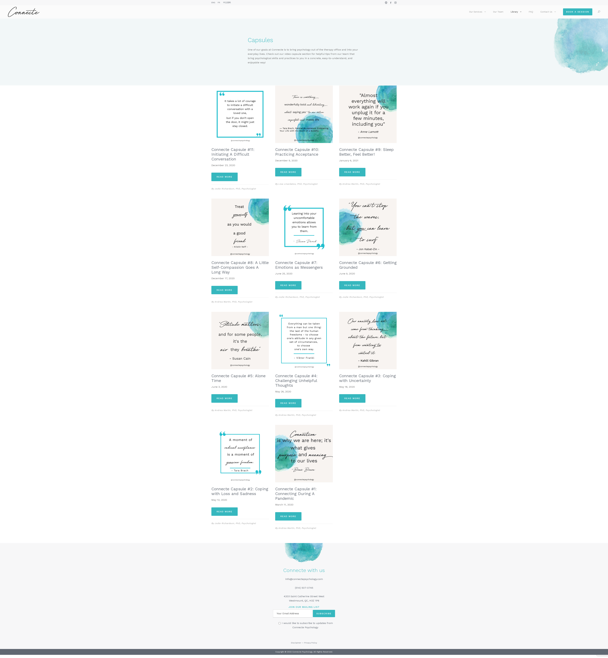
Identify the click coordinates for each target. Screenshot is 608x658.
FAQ (531, 11)
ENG (213, 2)
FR (219, 2)
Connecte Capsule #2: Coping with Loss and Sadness (239, 491)
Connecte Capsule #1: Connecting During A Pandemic (296, 494)
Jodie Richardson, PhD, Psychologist (235, 189)
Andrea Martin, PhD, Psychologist (361, 184)
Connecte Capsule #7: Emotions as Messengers (299, 265)
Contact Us (546, 11)
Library (514, 11)
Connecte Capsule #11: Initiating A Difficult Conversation (232, 154)
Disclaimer (296, 643)
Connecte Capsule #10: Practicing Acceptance (297, 152)
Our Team (498, 11)
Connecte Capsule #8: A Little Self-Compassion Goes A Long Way (240, 267)
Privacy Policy (310, 643)
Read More (224, 176)
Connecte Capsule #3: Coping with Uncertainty (367, 378)
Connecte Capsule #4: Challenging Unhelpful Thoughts (296, 381)
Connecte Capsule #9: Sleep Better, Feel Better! (366, 152)
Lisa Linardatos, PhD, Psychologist (297, 184)
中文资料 (227, 2)
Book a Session (577, 11)
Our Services (475, 11)
